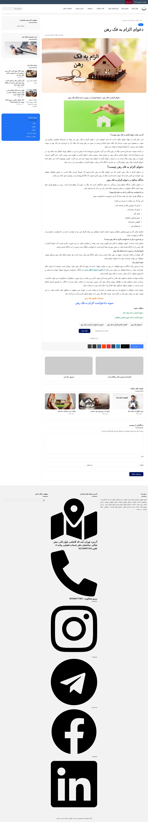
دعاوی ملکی (125, 8)
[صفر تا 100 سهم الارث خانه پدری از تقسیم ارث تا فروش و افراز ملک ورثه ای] (31, 73)
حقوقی (34, 126)
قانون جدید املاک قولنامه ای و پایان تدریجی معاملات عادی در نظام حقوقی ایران (15, 92)
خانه (141, 20)
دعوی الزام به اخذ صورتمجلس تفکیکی (129, 317)
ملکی (137, 20)
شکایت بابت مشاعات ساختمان (67, 411)
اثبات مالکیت (100, 8)
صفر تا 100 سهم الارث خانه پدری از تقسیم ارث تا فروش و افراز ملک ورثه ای (14, 73)
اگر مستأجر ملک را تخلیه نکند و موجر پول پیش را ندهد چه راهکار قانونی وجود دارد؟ (14, 83)
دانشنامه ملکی (67, 8)
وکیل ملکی (134, 8)
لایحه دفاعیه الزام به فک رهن (116, 325)
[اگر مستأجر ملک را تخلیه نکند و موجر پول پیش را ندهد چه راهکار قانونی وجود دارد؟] (31, 83)
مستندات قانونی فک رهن (94, 298)
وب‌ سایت (89, 465)
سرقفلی (90, 8)
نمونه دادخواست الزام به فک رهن (94, 302)
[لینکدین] (118, 346)
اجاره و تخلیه (79, 8)
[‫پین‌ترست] (109, 346)
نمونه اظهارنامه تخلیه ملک (135, 411)
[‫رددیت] (104, 346)
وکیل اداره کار (31, 133)
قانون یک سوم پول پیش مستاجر (100, 411)
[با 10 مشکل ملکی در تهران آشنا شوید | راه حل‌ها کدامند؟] (31, 103)
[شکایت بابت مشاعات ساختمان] (60, 401)
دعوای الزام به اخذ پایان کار (133, 313)
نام (142, 456)
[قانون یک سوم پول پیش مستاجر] (94, 401)
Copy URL (84, 331)
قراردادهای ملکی (113, 8)
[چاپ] (90, 346)
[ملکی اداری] (143, 8)
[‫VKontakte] (99, 346)
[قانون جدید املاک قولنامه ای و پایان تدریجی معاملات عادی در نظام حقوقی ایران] (31, 93)
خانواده (34, 130)
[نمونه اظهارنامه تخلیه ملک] (128, 401)
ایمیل (141, 465)
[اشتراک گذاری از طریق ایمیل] (94, 346)
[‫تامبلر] (113, 346)
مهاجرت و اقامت (31, 136)
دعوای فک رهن (136, 325)
